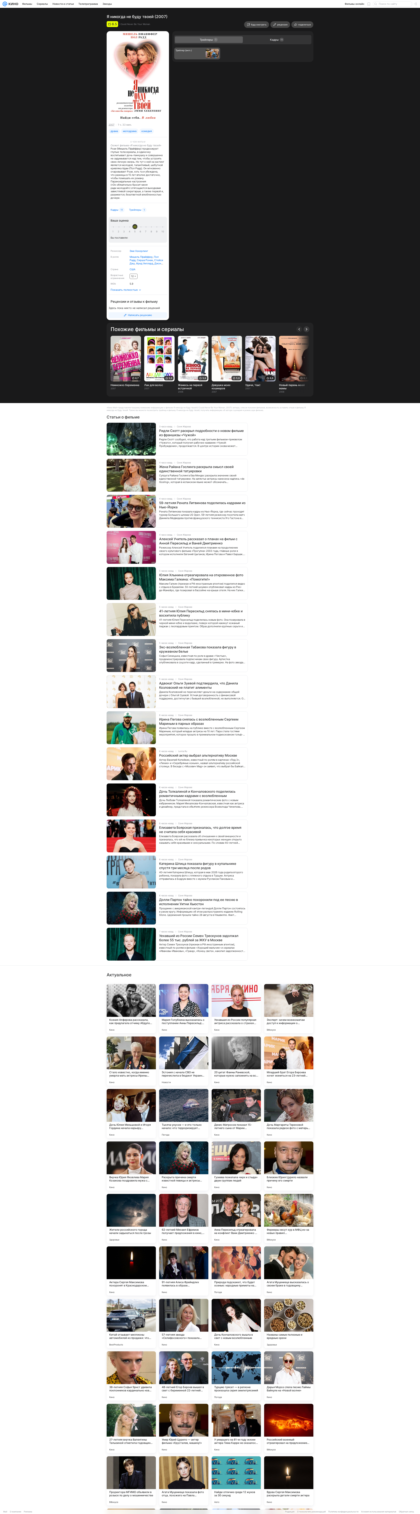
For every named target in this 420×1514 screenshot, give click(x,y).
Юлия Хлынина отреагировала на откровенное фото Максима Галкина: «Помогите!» (201, 577)
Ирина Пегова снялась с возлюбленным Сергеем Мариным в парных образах (198, 721)
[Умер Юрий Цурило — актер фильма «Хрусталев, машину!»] (183, 1428)
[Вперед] (306, 329)
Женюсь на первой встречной (190, 386)
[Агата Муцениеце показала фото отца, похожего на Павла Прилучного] (183, 1480)
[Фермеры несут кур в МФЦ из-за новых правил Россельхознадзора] (288, 1218)
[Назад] (299, 329)
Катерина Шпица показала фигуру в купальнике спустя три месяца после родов (197, 866)
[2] (119, 231)
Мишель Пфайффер (141, 256)
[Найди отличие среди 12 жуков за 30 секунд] (236, 1480)
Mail (5, 1511)
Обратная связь (406, 1511)
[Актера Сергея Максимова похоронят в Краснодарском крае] (131, 1271)
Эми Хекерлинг (139, 251)
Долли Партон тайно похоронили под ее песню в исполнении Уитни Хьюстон (198, 902)
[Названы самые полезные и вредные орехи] (288, 1323)
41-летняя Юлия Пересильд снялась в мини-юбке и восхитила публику (201, 613)
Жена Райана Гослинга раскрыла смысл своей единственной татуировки (196, 469)
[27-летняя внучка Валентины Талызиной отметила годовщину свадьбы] (131, 1428)
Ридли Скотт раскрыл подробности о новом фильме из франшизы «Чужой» (201, 433)
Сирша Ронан (145, 260)
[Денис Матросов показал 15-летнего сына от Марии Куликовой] (236, 1113)
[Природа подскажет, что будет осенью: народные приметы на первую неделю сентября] (236, 1271)
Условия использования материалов (378, 1511)
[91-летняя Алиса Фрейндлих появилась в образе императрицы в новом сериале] (183, 1271)
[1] (113, 231)
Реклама (28, 1511)
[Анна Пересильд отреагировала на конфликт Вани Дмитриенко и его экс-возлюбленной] (236, 1218)
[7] (146, 231)
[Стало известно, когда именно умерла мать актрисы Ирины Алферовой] (131, 1061)
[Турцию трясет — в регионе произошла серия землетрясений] (236, 1376)
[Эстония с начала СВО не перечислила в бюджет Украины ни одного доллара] (183, 1061)
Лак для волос (153, 385)
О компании (15, 1511)
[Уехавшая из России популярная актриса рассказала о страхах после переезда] (236, 1008)
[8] (152, 231)
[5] (135, 231)
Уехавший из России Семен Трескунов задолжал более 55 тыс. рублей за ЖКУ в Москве (198, 938)
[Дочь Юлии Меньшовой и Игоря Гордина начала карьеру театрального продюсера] (131, 1113)
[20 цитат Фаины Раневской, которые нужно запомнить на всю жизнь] (236, 1061)
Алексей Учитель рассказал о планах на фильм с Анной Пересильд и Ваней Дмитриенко (198, 541)
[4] (130, 231)
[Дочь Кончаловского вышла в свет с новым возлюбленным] (236, 1323)
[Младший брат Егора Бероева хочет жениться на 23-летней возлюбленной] (288, 1061)
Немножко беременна (125, 385)
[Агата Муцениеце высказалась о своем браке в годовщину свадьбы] (288, 1271)
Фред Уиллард (144, 263)
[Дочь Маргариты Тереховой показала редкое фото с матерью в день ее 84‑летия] (288, 1113)
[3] (124, 231)
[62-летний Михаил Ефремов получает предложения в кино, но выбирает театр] (183, 1218)
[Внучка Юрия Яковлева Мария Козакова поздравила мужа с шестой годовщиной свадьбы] (131, 1166)
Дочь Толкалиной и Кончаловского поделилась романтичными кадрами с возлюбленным (197, 794)
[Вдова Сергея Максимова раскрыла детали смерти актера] (288, 1480)
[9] (157, 231)
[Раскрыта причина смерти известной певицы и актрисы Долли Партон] (183, 1166)
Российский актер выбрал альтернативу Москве (198, 755)
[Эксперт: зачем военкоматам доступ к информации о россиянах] (288, 1008)
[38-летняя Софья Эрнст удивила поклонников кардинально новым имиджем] (131, 1376)
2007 (112, 124)
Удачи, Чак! (252, 385)
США (132, 269)
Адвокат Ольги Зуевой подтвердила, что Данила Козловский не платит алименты (198, 685)
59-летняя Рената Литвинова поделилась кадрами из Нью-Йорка (202, 505)
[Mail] (5, 4)
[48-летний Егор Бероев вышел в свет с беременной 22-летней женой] (183, 1376)
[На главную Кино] (12, 4)
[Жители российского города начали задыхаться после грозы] (131, 1218)
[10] (162, 231)
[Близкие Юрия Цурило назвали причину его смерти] (288, 1166)
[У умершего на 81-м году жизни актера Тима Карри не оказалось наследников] (236, 1428)
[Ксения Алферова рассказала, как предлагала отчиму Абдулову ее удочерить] (131, 1008)
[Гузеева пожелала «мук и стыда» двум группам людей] (236, 1166)
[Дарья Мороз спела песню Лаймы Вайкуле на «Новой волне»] (288, 1376)
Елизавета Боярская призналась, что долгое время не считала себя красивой (200, 830)
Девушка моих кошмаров (221, 386)
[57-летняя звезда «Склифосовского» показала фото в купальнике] (183, 1323)
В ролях (115, 256)
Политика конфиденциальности (343, 1511)
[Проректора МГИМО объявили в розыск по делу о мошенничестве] (131, 1480)
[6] (141, 231)
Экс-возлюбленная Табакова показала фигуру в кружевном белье (197, 649)
